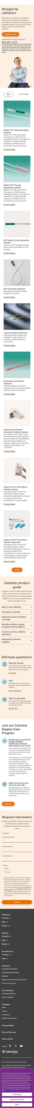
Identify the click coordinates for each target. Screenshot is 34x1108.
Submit (17, 902)
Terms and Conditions (23, 887)
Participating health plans (10, 972)
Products (5, 918)
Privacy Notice (8, 1025)
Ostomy (5, 933)
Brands (4, 926)
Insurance (6, 966)
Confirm (17, 1104)
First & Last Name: (8, 837)
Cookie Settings (17, 1094)
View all (17, 570)
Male (6, 869)
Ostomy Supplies (7, 997)
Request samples (10, 34)
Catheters (6, 914)
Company (6, 1004)
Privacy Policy (8, 889)
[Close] (32, 1071)
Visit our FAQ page (15, 691)
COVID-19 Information (9, 1018)
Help (3, 922)
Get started (12, 673)
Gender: (5, 865)
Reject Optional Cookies (17, 1099)
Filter (8, 94)
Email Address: (7, 856)
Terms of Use (7, 1039)
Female (7, 872)
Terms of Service (9, 1032)
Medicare (5, 976)
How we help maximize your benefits (14, 980)
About (4, 1007)
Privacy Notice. (10, 1090)
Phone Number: (7, 846)
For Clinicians (7, 990)
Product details (9, 149)
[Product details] (17, 114)
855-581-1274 (9, 41)
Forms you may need (9, 983)
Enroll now (8, 804)
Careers (4, 1011)
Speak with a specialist (9, 969)
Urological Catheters (9, 993)
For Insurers (6, 1015)
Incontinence (7, 951)
